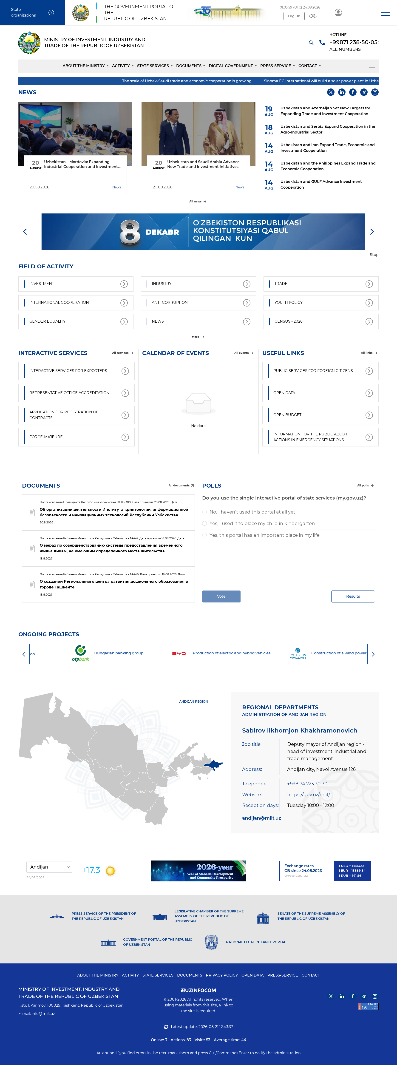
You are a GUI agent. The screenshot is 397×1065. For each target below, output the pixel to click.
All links (366, 353)
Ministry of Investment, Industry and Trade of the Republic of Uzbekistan (69, 992)
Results (353, 596)
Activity (121, 66)
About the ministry (84, 66)
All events (241, 353)
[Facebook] (353, 92)
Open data (252, 975)
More (195, 336)
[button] (385, 12)
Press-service (275, 66)
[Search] (311, 42)
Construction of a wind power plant (323, 653)
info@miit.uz (43, 1013)
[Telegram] (364, 92)
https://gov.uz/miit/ (308, 794)
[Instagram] (375, 92)
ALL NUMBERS (345, 49)
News (116, 187)
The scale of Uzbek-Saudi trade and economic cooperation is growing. (127, 81)
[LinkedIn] (342, 92)
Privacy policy (222, 975)
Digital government (231, 66)
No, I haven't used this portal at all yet (252, 512)
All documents (179, 485)
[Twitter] (331, 92)
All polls (363, 485)
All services (120, 353)
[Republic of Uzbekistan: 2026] (198, 871)
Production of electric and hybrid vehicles (210, 653)
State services (153, 66)
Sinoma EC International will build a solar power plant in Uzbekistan (267, 81)
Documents (188, 66)
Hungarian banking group (97, 653)
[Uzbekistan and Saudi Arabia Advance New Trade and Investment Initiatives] (198, 134)
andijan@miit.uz (261, 818)
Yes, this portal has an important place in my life (265, 535)
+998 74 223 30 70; (307, 784)
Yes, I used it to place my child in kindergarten (262, 523)
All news (195, 201)
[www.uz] (368, 1006)
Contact (307, 66)
